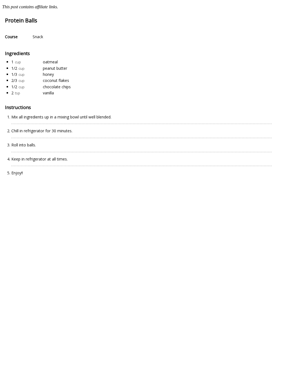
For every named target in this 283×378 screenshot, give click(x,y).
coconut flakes (56, 80)
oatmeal (50, 61)
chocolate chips (57, 86)
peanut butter (55, 68)
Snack (38, 36)
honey (48, 74)
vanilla (48, 92)
